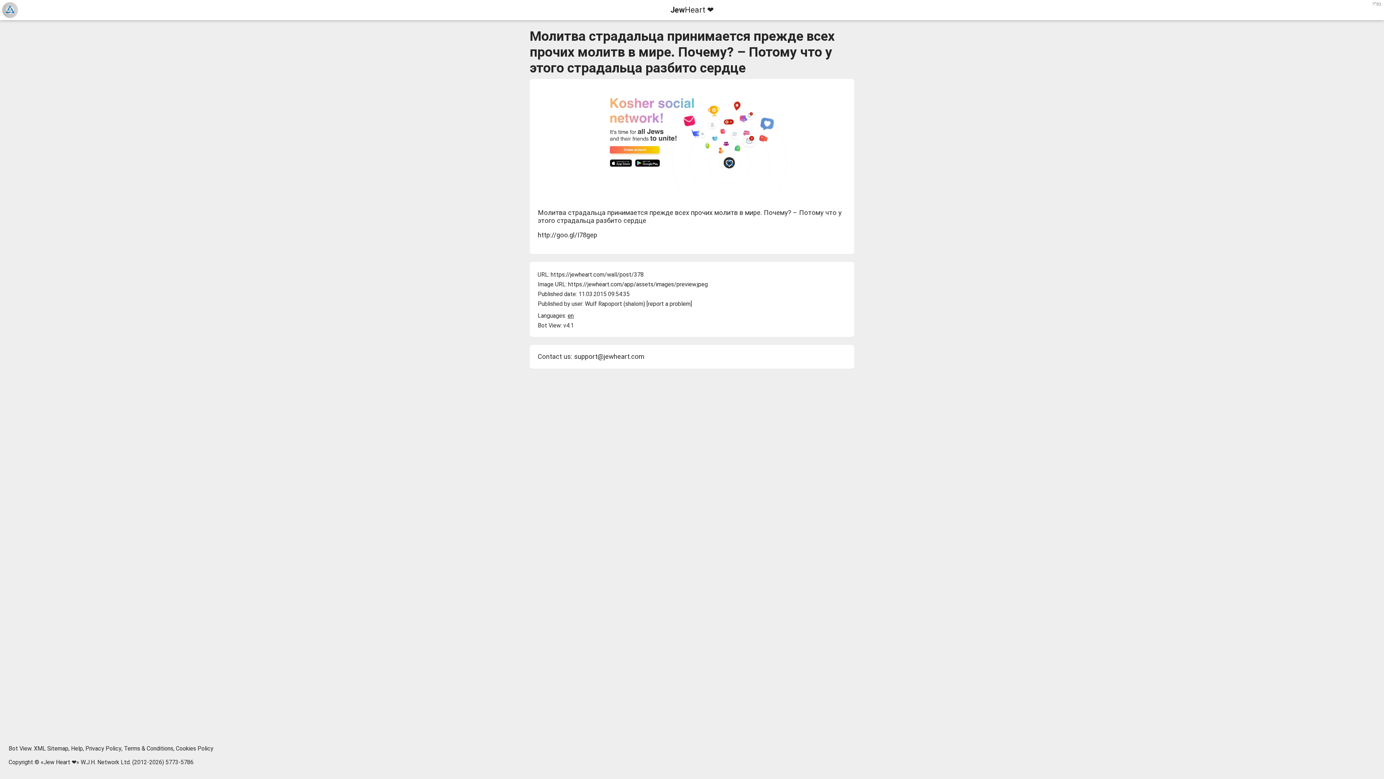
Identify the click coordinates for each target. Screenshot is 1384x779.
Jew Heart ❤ (60, 762)
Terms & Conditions (148, 748)
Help (77, 748)
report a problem (669, 303)
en (571, 315)
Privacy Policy (103, 748)
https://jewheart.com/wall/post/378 (597, 274)
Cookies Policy (194, 748)
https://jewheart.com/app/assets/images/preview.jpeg (638, 284)
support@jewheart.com (609, 357)
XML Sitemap (51, 748)
